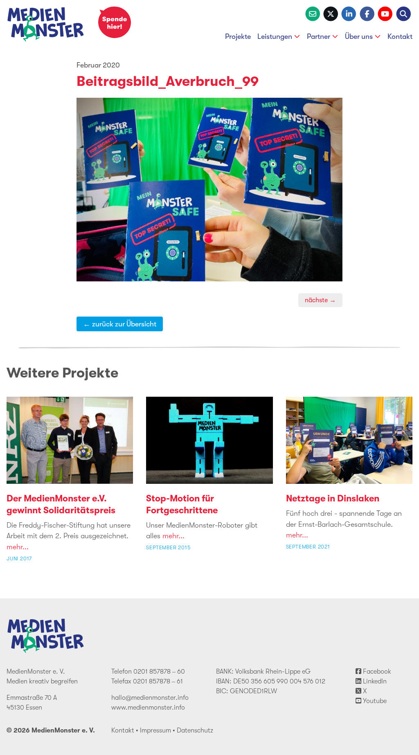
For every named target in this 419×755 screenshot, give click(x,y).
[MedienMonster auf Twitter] (331, 13)
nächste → (320, 300)
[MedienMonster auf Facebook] (367, 13)
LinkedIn (374, 681)
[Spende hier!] (114, 22)
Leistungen (274, 36)
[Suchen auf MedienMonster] (403, 13)
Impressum (155, 730)
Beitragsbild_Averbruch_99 (168, 81)
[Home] (46, 26)
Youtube (374, 701)
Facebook (376, 671)
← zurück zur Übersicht (119, 324)
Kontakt (399, 36)
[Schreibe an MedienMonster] (313, 13)
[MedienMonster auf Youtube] (385, 13)
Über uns (359, 36)
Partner (318, 36)
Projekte (238, 36)
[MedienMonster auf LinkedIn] (349, 13)
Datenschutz (195, 730)
